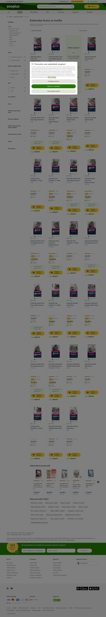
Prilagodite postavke (53, 81)
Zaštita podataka (52, 77)
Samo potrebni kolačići (53, 91)
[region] (53, 78)
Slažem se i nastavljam (53, 86)
